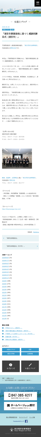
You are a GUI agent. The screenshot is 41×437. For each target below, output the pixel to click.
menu (37, 4)
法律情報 (30, 353)
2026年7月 (5, 260)
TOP (3, 378)
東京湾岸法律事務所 (31, 45)
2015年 (4, 313)
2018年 (4, 304)
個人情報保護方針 (11, 417)
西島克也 (13, 48)
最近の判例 (10, 353)
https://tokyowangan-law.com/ (11, 209)
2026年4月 (5, 269)
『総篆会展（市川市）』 (12, 336)
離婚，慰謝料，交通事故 (9, 178)
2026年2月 (5, 275)
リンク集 (32, 417)
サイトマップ (23, 417)
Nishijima (36, 232)
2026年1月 (5, 278)
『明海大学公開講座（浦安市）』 (14, 339)
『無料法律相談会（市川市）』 (15, 246)
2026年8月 (5, 257)
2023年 (4, 289)
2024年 (4, 286)
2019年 (4, 301)
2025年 (4, 284)
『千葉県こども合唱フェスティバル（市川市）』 (19, 334)
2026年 (4, 281)
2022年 (4, 292)
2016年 (4, 310)
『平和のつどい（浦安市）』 (13, 328)
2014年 (4, 315)
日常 (12, 29)
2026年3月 (5, 272)
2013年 (4, 318)
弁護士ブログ (6, 29)
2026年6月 (5, 263)
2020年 (4, 298)
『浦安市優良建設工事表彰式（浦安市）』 (17, 331)
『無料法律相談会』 (12, 238)
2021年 (4, 295)
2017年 (4, 307)
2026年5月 (5, 266)
